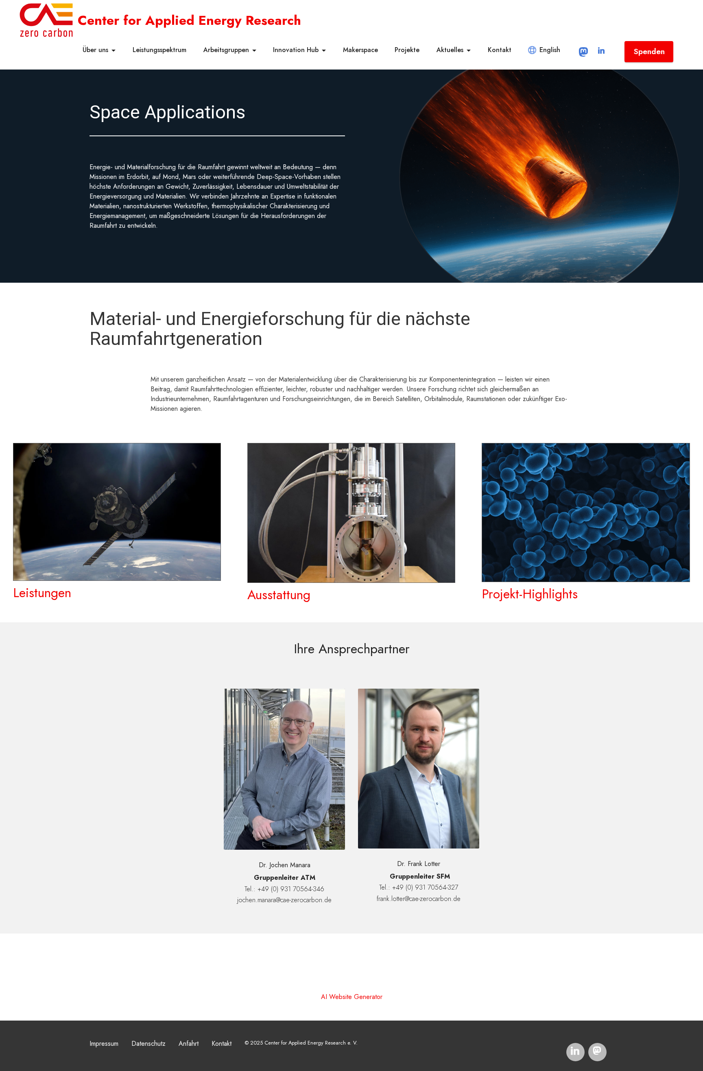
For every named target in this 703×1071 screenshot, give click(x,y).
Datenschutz (148, 1043)
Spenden (649, 51)
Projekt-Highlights (530, 594)
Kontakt (499, 50)
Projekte (407, 50)
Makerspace (360, 50)
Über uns (95, 50)
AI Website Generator (351, 997)
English (549, 50)
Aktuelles (450, 50)
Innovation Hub (296, 50)
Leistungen (42, 592)
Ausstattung (278, 594)
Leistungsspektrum (159, 50)
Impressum (104, 1043)
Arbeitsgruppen (226, 50)
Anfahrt (189, 1043)
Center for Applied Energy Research (189, 20)
